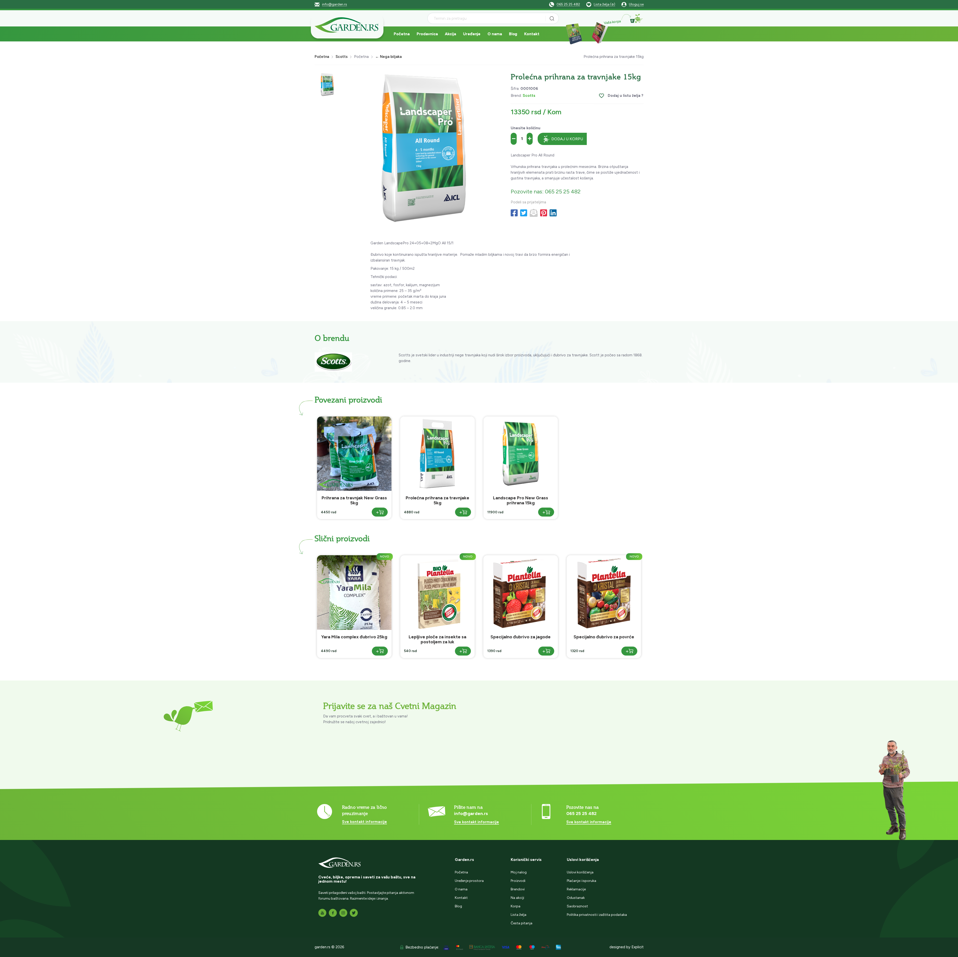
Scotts (342, 56)
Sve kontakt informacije (364, 822)
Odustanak (576, 898)
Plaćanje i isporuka (581, 881)
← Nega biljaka (388, 56)
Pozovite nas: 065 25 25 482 (546, 191)
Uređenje (471, 33)
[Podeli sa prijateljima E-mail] (534, 213)
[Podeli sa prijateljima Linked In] (553, 213)
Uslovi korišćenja (580, 872)
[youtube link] (322, 913)
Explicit (637, 947)
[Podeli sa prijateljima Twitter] (523, 213)
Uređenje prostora (469, 881)
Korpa (515, 906)
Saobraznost (577, 906)
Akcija (450, 33)
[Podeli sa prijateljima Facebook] (514, 213)
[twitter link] (354, 913)
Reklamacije (576, 889)
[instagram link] (343, 913)
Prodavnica (427, 33)
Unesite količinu (525, 128)
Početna (401, 33)
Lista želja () (604, 4)
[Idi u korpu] (638, 18)
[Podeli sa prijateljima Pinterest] (543, 213)
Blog (513, 33)
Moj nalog (519, 872)
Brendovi (518, 889)
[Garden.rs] (347, 25)
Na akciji (517, 898)
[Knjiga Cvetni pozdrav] (574, 33)
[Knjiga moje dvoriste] (599, 33)
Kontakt (531, 33)
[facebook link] (333, 913)
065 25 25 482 (568, 4)
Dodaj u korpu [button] (567, 139)
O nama (494, 33)
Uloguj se (636, 4)
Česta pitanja (521, 923)
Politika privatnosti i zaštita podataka (597, 915)
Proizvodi (518, 881)
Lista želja (518, 915)
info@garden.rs (334, 4)
